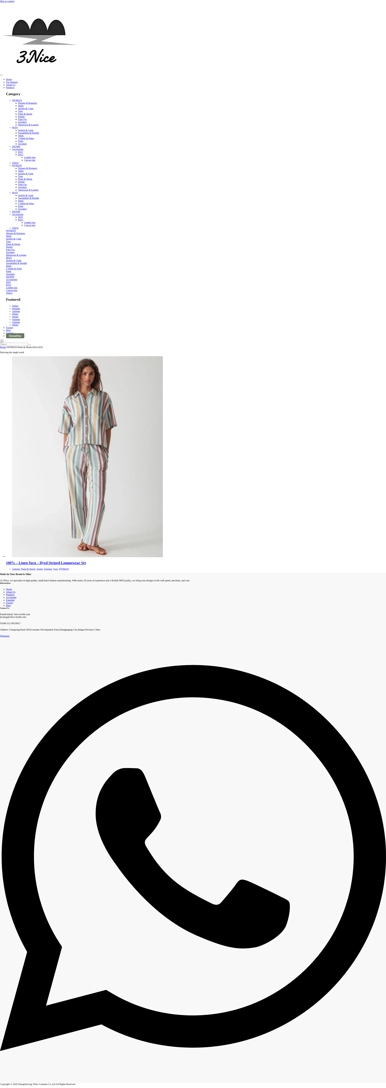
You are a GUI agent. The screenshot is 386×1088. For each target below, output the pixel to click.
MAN (15, 127)
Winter (15, 314)
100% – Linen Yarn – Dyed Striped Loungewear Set (46, 563)
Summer (16, 308)
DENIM (16, 146)
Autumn (16, 311)
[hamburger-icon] (1, 75)
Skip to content (7, 1)
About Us (10, 85)
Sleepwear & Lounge (28, 125)
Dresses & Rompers (27, 103)
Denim (21, 116)
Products (10, 87)
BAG (20, 154)
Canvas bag (29, 160)
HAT (20, 152)
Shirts (21, 135)
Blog (8, 330)
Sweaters (22, 122)
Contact (9, 333)
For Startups (12, 82)
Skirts (21, 106)
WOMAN (17, 100)
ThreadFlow (15, 335)
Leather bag (29, 157)
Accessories (17, 149)
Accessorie (11, 597)
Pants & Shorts (25, 114)
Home (9, 79)
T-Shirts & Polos (26, 138)
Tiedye (15, 163)
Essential (10, 600)
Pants (20, 141)
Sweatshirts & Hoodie (28, 133)
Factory (9, 327)
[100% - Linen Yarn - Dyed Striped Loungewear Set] (87, 556)
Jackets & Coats (25, 108)
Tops (20, 111)
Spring (15, 306)
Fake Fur (22, 119)
